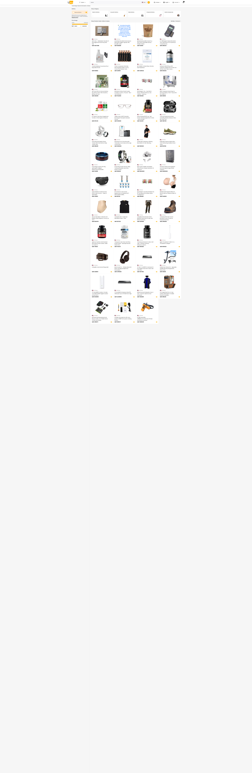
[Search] (149, 2)
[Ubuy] (70, 2)
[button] (157, 2)
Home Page (74, 5)
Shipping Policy (75, 17)
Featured (178, 21)
